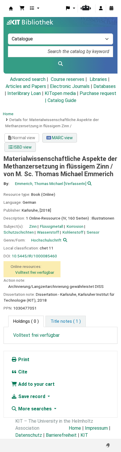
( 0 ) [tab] (26, 321)
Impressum (96, 428)
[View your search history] (111, 8)
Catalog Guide (62, 100)
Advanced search (28, 79)
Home (8, 113)
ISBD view (22, 147)
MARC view (62, 137)
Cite (22, 372)
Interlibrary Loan (24, 93)
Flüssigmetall (51, 226)
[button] (22, 8)
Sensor (93, 232)
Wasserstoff (48, 232)
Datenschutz (28, 435)
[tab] (66, 321)
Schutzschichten (19, 232)
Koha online (11, 8)
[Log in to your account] (101, 8)
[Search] (60, 64)
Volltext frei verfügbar (34, 272)
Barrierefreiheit (61, 435)
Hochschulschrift (46, 240)
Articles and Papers (26, 86)
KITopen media (60, 93)
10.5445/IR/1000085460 (34, 256)
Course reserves (67, 79)
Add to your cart (36, 384)
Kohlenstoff (73, 232)
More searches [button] (35, 409)
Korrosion (75, 226)
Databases (104, 86)
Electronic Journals (70, 86)
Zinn (33, 226)
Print (23, 359)
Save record (31, 396)
